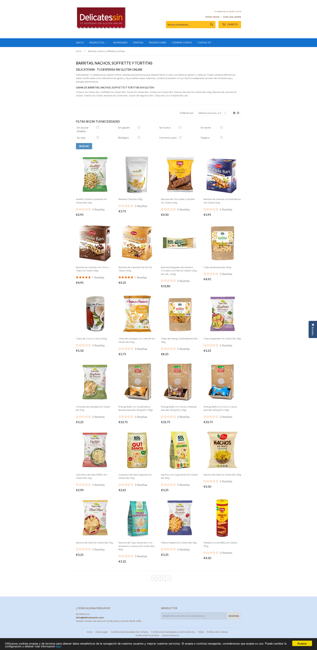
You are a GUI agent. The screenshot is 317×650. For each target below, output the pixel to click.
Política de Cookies (217, 632)
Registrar (234, 616)
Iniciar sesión (212, 17)
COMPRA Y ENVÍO (182, 42)
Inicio (79, 51)
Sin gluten (124, 127)
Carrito (232, 24)
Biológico (123, 137)
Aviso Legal (101, 632)
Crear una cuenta (232, 17)
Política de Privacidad (147, 635)
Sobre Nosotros (170, 635)
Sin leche (206, 127)
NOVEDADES (120, 42)
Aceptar (302, 643)
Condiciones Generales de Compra (129, 632)
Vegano (205, 137)
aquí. (59, 646)
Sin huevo (165, 127)
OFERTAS (138, 42)
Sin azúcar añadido (82, 129)
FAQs (201, 632)
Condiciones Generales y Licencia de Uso (173, 632)
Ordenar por (187, 113)
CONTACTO (204, 42)
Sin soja (81, 137)
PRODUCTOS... (97, 42)
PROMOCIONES (157, 42)
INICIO (80, 42)
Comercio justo (168, 137)
